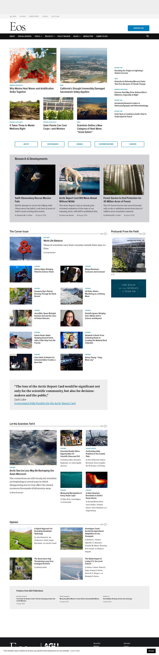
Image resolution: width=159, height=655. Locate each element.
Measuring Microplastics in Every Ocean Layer (71, 494)
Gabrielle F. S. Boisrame (93, 543)
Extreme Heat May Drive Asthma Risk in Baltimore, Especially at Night (131, 93)
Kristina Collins (68, 460)
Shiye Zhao (66, 499)
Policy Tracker (64, 36)
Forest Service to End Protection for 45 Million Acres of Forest (122, 199)
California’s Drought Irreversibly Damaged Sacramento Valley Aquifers (82, 90)
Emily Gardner (51, 252)
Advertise (127, 643)
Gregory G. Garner (96, 570)
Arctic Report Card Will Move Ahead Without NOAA (78, 199)
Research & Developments (31, 159)
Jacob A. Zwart (51, 543)
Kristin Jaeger (49, 540)
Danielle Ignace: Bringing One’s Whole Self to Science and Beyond (95, 316)
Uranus (79, 144)
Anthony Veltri (41, 567)
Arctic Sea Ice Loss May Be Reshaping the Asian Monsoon (32, 472)
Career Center (34, 16)
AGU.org (22, 16)
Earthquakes (52, 144)
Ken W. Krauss (91, 466)
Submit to (102, 36)
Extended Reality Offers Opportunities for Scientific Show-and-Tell (70, 453)
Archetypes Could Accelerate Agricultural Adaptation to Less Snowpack (94, 532)
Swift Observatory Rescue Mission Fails (33, 199)
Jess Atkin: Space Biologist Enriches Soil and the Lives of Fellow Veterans (45, 316)
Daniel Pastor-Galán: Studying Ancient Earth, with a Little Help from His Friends (44, 339)
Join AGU (45, 16)
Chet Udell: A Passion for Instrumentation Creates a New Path (44, 360)
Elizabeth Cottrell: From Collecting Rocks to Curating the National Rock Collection (96, 339)
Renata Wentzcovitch (95, 502)
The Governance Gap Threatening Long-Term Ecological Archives (43, 561)
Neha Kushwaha (17, 492)
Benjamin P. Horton (92, 576)
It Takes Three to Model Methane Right (22, 127)
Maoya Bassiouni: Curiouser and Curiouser (95, 270)
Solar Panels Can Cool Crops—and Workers (55, 127)
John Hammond (42, 537)
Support (139, 28)
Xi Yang (102, 466)
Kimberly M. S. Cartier (24, 215)
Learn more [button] (75, 651)
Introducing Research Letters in (131, 104)
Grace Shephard (97, 508)
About (12, 36)
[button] (113, 254)
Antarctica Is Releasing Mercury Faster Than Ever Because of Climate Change (130, 82)
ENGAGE (96, 646)
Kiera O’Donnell (93, 460)
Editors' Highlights (64, 596)
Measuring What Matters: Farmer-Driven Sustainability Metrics (79, 599)
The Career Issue (19, 231)
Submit (126, 646)
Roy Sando (38, 543)
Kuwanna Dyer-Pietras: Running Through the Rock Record (45, 293)
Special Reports (24, 36)
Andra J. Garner (92, 567)
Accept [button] (151, 651)
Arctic (26, 144)
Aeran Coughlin (99, 463)
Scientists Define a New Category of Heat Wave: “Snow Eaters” (89, 129)
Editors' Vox (118, 68)
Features (37, 266)
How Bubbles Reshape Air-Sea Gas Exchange (117, 599)
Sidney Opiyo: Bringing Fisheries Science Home (44, 270)
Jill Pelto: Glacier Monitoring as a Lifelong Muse (95, 293)
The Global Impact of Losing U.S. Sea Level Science (94, 561)
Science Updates (91, 448)
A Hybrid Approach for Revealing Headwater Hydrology (43, 531)
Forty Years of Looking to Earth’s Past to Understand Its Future (131, 115)
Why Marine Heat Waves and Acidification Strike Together (32, 90)
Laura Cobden (91, 505)
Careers (132, 144)
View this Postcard (117, 270)
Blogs (75, 36)
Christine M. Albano (92, 545)
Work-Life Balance (53, 240)
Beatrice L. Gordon (94, 540)
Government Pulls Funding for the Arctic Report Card (45, 403)
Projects (49, 36)
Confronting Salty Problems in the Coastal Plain (95, 453)
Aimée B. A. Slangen (92, 573)
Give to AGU (55, 16)
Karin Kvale (67, 502)
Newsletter (88, 36)
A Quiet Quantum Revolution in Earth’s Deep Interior (94, 495)
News (61, 85)
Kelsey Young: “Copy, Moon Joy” (93, 358)
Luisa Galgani (75, 499)
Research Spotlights (16, 85)
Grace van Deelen (67, 215)
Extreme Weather (106, 144)
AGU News (46, 237)
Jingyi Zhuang (91, 510)
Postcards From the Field (125, 231)
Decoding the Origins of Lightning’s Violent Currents (129, 71)
